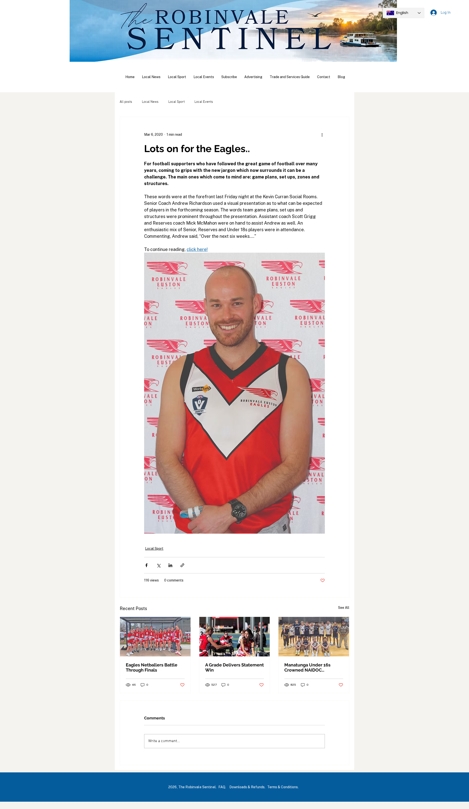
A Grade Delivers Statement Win (234, 667)
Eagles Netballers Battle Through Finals (151, 667)
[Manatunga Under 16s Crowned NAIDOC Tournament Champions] (313, 636)
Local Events (203, 102)
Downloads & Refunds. (247, 787)
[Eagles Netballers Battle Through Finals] (155, 636)
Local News (150, 102)
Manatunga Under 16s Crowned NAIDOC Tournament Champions (309, 667)
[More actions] (322, 134)
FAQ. (222, 787)
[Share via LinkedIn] (170, 565)
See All (343, 608)
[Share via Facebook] (146, 565)
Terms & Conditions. (282, 787)
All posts (126, 102)
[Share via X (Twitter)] (158, 565)
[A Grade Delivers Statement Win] (234, 636)
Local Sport (176, 102)
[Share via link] (182, 565)
